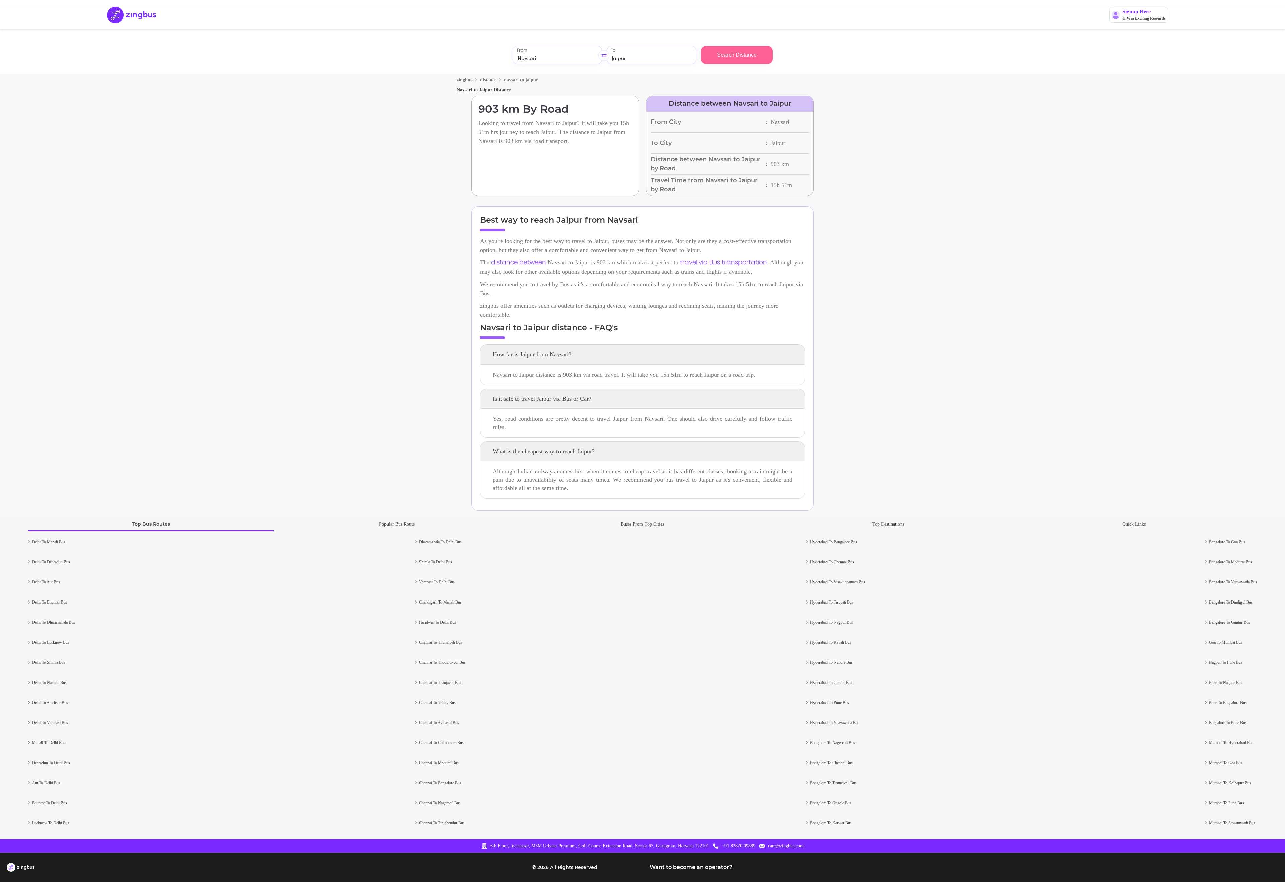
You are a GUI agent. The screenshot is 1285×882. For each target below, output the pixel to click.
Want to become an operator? (691, 867)
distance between (518, 262)
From (522, 50)
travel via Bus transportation (723, 262)
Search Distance (737, 55)
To (613, 50)
